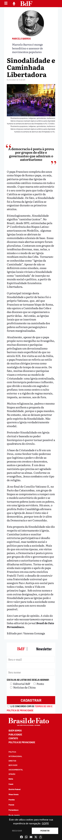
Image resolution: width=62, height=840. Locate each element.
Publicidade (15, 734)
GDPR (45, 823)
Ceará (11, 784)
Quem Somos (15, 730)
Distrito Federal (15, 789)
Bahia (11, 779)
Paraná (11, 805)
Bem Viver (13, 765)
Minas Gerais (14, 794)
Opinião (12, 774)
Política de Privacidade (22, 742)
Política (12, 752)
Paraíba (12, 800)
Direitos (12, 761)
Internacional (15, 756)
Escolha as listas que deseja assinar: (28, 679)
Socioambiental (16, 770)
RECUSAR (17, 831)
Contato (13, 738)
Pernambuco (13, 810)
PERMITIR (45, 831)
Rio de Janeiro (14, 815)
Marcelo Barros (21, 38)
